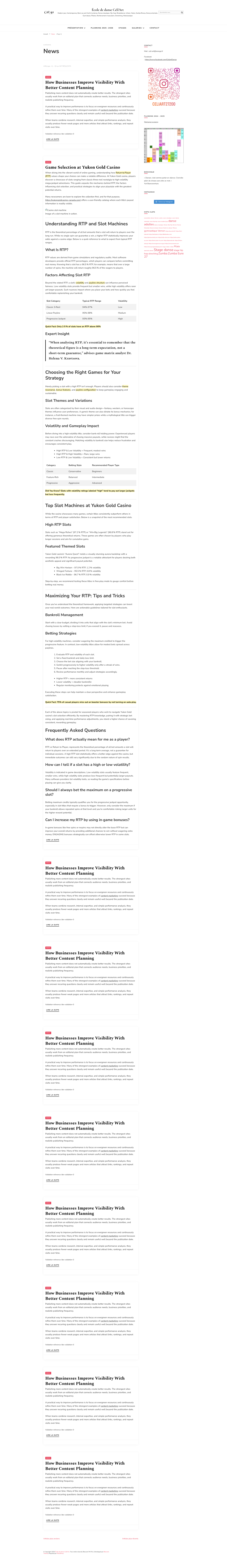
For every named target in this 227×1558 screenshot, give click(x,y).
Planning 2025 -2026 (102, 28)
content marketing (109, 110)
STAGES (123, 28)
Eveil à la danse (167, 228)
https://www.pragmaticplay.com (153, 247)
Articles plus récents (130, 1538)
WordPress (60, 1553)
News (48, 77)
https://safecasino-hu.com (156, 240)
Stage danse (163, 249)
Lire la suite (52, 139)
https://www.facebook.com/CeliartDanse (161, 59)
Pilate (177, 246)
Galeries (137, 28)
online (172, 247)
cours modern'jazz (163, 221)
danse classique (158, 225)
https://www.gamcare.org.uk (157, 243)
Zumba (162, 253)
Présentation (75, 28)
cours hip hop (153, 221)
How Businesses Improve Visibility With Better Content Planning (85, 85)
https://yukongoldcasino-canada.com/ (63, 200)
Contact (154, 28)
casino (161, 218)
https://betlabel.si (154, 234)
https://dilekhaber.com (165, 234)
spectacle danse (148, 250)
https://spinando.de (169, 240)
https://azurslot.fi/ (170, 231)
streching (153, 253)
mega (164, 247)
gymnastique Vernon (154, 230)
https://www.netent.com (172, 243)
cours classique (167, 218)
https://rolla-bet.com (164, 237)
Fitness (175, 228)
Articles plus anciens (51, 1538)
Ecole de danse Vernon (156, 228)
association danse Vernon (151, 218)
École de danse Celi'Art (108, 10)
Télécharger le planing (151, 122)
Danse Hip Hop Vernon (170, 225)
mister (168, 247)
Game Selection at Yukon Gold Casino (82, 167)
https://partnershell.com (151, 237)
